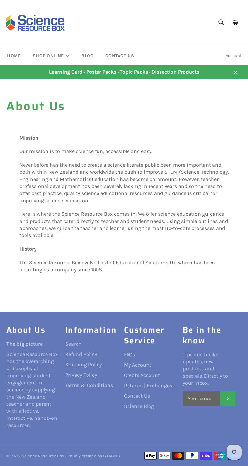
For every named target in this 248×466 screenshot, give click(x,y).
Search (73, 344)
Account (234, 55)
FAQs (129, 354)
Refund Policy (81, 354)
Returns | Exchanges (148, 385)
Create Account (142, 375)
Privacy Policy (81, 375)
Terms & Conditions (89, 385)
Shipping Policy (83, 364)
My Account (137, 365)
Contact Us (137, 396)
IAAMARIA (112, 455)
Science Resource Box (43, 455)
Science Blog (139, 406)
